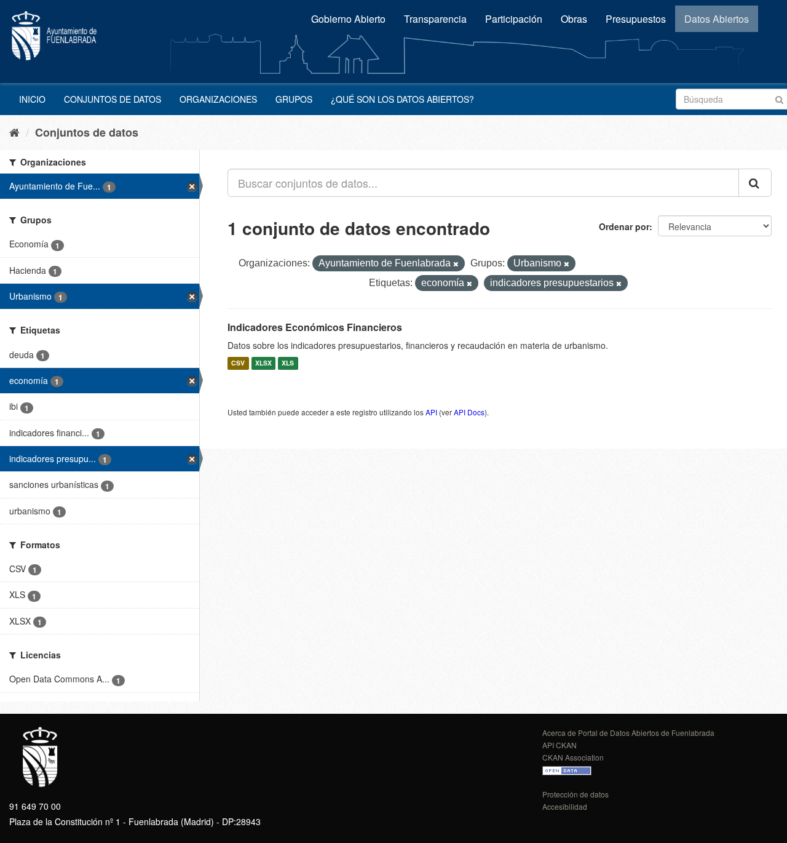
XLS (288, 363)
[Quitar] (456, 264)
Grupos (293, 99)
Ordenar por (624, 226)
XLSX (263, 363)
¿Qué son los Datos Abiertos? (402, 99)
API (431, 412)
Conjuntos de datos (112, 99)
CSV (238, 363)
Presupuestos (636, 19)
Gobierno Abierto (348, 19)
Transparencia (435, 19)
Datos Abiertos (716, 19)
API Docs (469, 412)
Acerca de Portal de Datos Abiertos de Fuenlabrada (628, 732)
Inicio (32, 99)
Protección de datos (575, 794)
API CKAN (559, 745)
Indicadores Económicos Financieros (314, 327)
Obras (574, 19)
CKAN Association (573, 757)
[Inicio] (14, 132)
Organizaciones (218, 99)
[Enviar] (779, 98)
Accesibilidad (564, 806)
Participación (513, 19)
